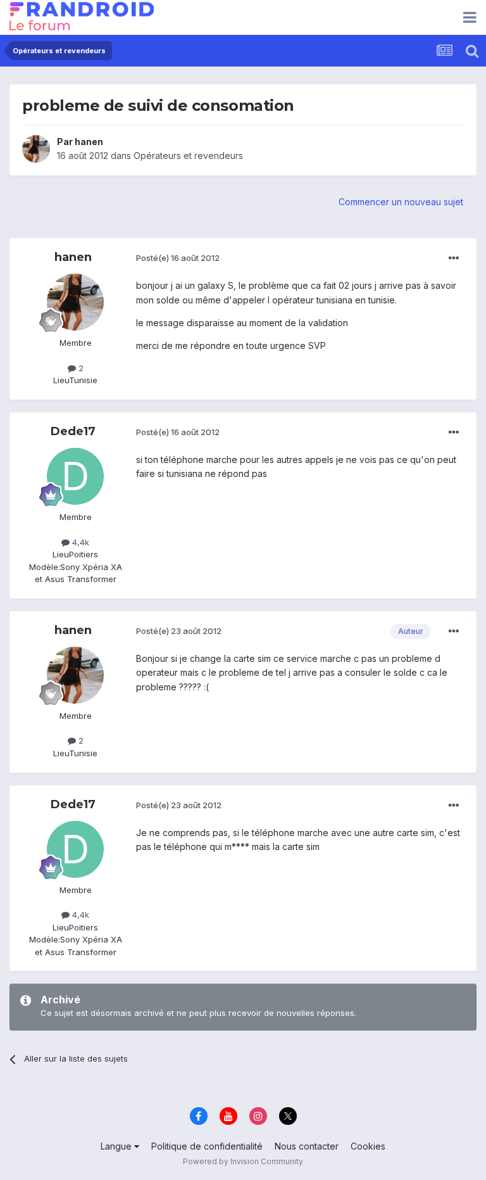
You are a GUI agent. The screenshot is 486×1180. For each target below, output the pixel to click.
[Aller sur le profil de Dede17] (75, 476)
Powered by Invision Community (243, 1161)
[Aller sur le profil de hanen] (36, 149)
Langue (117, 1146)
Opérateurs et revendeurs (188, 155)
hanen (89, 141)
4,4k (79, 542)
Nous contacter (307, 1146)
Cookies (368, 1146)
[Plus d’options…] (453, 258)
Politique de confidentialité (207, 1146)
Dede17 (73, 431)
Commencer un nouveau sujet (401, 201)
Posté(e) (178, 258)
